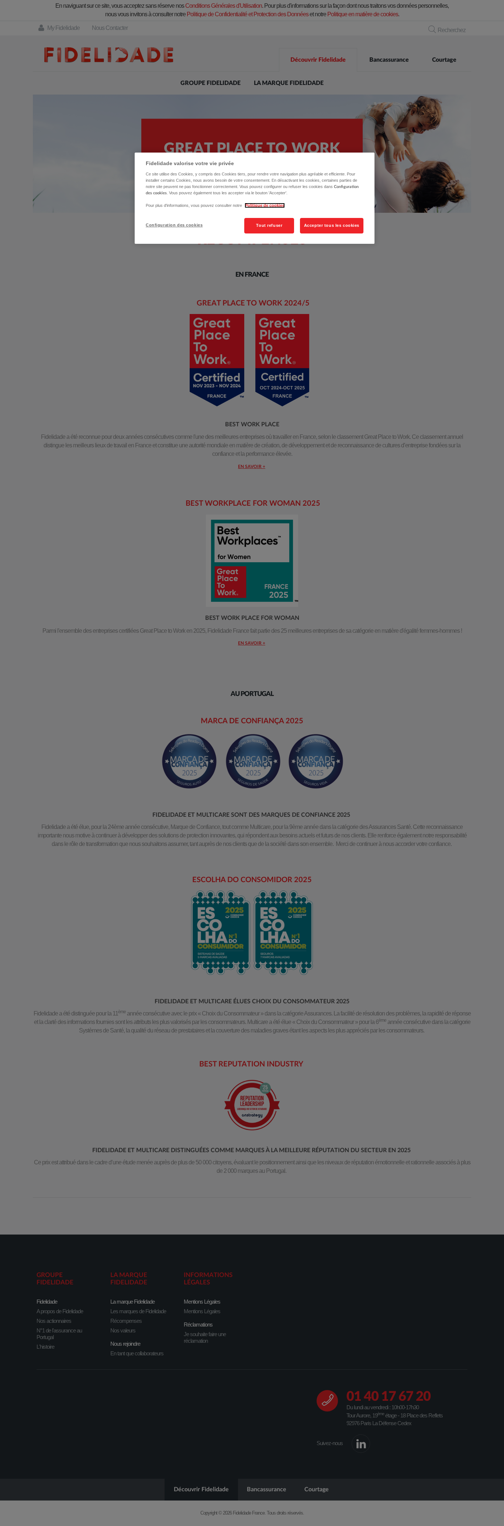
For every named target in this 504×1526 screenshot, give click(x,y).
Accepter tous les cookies (331, 225)
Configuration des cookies (174, 225)
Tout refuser (269, 225)
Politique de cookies (264, 205)
